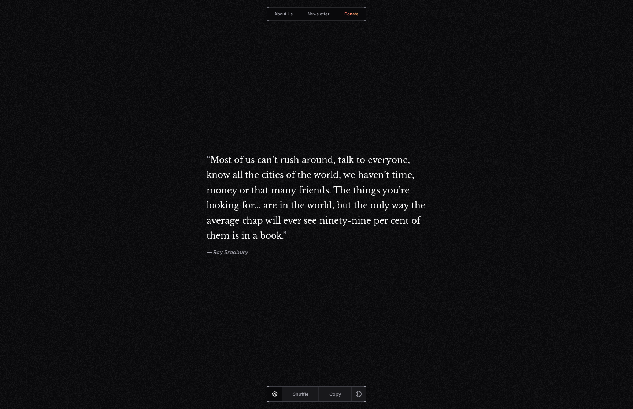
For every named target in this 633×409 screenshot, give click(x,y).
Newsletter (318, 13)
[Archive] (358, 394)
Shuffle (300, 394)
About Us (283, 13)
